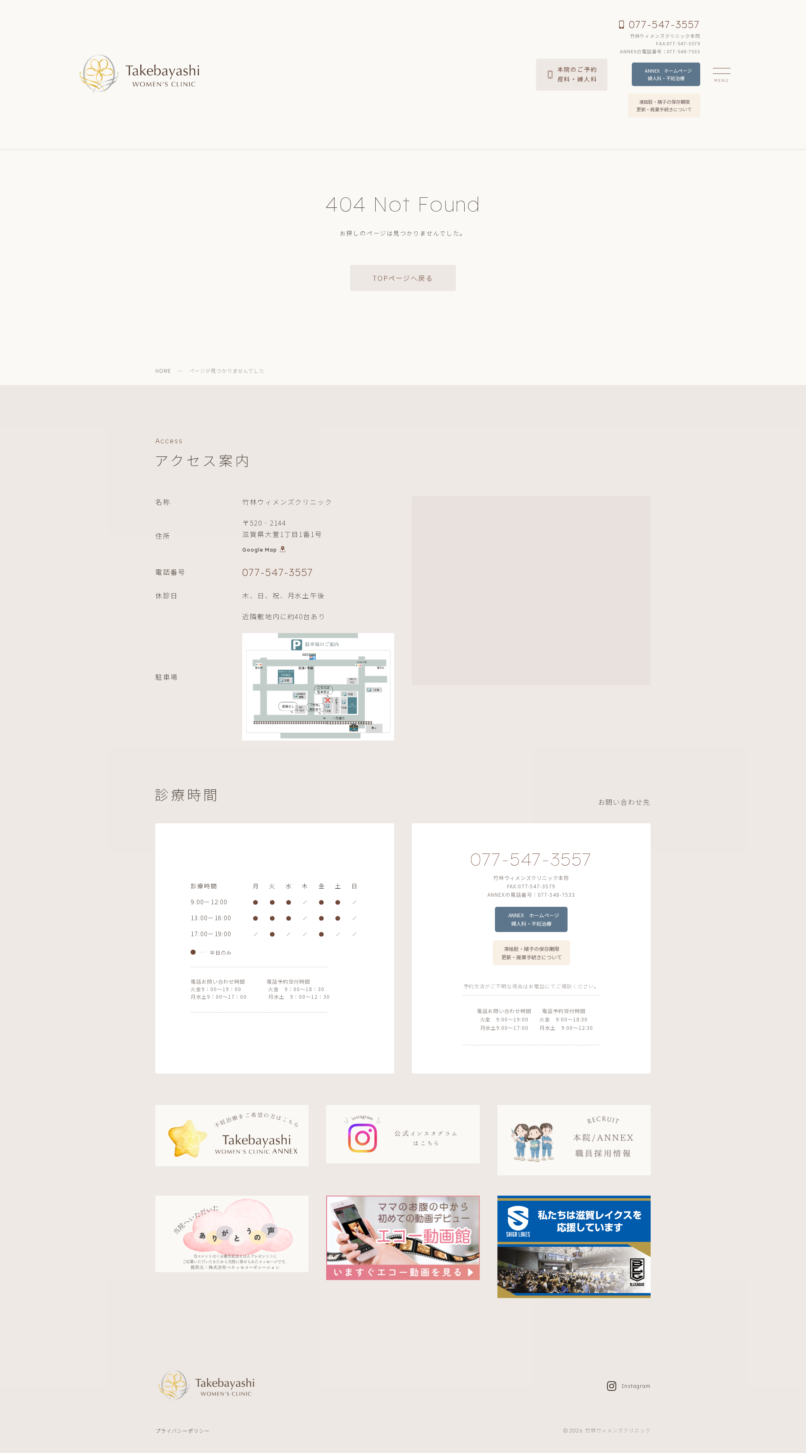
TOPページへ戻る (403, 278)
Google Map (259, 549)
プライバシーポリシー (182, 1430)
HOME (163, 370)
